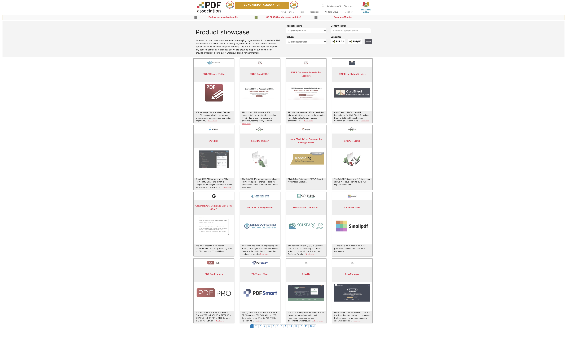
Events (292, 12)
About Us (348, 6)
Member (348, 12)
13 (306, 326)
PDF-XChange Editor (214, 74)
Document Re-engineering (260, 207)
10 (290, 326)
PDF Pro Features (214, 274)
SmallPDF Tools (352, 207)
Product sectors (294, 25)
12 (301, 326)
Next (312, 326)
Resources (314, 12)
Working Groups (332, 12)
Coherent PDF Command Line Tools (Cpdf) (213, 207)
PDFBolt (213, 141)
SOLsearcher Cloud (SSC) (306, 207)
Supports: (336, 37)
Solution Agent (334, 6)
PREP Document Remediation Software (306, 74)
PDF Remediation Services (352, 74)
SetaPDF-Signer (352, 141)
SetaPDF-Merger (260, 141)
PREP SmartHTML (260, 74)
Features (290, 37)
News (283, 12)
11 (296, 326)
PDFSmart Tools (259, 274)
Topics (301, 12)
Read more (212, 121)
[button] (323, 6)
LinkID (306, 274)
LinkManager (352, 274)
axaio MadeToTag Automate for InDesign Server (306, 141)
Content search (338, 25)
